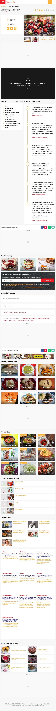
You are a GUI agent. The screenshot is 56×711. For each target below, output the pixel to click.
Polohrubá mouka (22, 320)
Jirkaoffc (6, 11)
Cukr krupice (25, 318)
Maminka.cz (23, 595)
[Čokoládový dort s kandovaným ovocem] (32, 649)
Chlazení (11, 312)
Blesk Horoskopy (42, 595)
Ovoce (14, 320)
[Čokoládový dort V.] (32, 658)
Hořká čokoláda (32, 318)
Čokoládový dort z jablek (44, 667)
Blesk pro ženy (6, 573)
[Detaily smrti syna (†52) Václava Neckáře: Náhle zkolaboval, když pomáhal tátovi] (45, 576)
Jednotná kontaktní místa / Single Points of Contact (21, 705)
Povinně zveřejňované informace (38, 705)
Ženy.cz (21, 573)
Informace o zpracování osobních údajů (29, 704)
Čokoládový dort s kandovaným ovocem (43, 650)
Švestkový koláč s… (19, 488)
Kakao (39, 318)
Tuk (28, 320)
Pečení (5, 312)
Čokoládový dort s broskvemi (18, 650)
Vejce (32, 320)
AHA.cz (4, 552)
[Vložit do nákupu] (11, 28)
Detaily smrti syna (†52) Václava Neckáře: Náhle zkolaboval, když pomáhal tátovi (44, 581)
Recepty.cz (3, 6)
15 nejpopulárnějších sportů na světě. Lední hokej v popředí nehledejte (10, 603)
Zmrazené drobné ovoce (42, 220)
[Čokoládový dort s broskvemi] (5, 649)
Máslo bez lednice (40, 194)
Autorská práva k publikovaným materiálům (38, 703)
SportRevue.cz (7, 595)
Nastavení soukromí (45, 704)
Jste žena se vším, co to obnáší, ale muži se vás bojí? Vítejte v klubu (27, 580)
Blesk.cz (39, 573)
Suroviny (3, 101)
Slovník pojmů (22, 312)
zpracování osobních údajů (10, 285)
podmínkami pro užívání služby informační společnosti (22, 284)
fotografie (44, 38)
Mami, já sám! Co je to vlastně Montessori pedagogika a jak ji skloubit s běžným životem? (27, 559)
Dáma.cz (39, 552)
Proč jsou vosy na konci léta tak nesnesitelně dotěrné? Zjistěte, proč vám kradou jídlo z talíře (10, 625)
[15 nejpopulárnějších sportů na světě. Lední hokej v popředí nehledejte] (10, 598)
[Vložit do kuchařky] (8, 28)
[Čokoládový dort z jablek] (32, 667)
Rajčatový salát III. (19, 482)
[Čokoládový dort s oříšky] (39, 35)
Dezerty (11, 305)
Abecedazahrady (7, 617)
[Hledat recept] (50, 2)
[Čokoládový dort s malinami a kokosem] (5, 658)
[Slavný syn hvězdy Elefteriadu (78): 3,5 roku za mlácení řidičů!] (10, 554)
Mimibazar (22, 552)
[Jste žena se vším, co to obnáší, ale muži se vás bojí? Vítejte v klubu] (27, 576)
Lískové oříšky (46, 318)
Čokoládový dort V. (42, 659)
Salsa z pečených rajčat (20, 502)
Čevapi (16, 509)
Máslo (10, 320)
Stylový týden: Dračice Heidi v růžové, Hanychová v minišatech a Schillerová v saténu (10, 581)
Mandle (5, 320)
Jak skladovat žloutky (41, 137)
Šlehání (16, 312)
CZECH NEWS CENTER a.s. (16, 703)
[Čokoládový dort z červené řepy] (5, 667)
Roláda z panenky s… (20, 495)
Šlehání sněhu (39, 115)
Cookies (38, 704)
